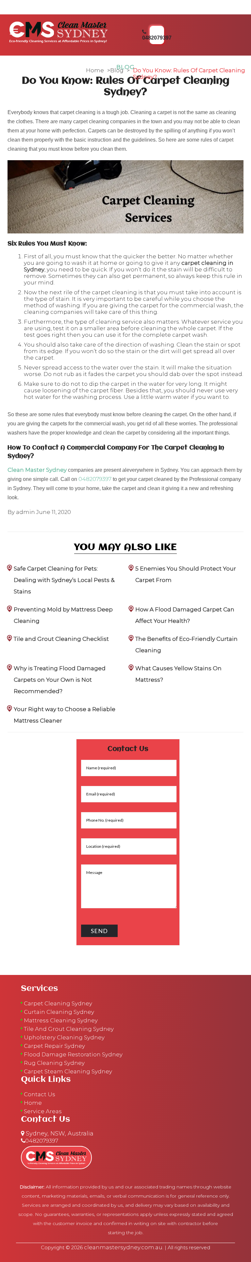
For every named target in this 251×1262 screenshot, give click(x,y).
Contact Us (39, 1094)
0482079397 (94, 479)
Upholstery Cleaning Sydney (64, 1037)
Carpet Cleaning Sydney (58, 1003)
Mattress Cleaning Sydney (61, 1020)
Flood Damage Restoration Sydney (73, 1054)
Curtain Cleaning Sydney (59, 1012)
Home (95, 70)
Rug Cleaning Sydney (54, 1063)
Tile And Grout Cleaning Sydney (69, 1029)
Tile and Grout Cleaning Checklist (61, 639)
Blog (117, 70)
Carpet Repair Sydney (54, 1046)
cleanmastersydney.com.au (123, 1247)
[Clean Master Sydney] (58, 31)
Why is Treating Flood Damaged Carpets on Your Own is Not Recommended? (60, 679)
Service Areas (43, 1111)
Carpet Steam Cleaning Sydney (68, 1071)
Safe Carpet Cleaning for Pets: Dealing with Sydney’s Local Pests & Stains (64, 580)
